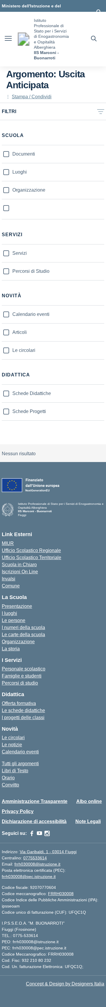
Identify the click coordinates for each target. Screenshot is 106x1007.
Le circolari (23, 350)
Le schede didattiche (23, 710)
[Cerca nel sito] (93, 39)
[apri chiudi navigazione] (8, 39)
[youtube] (39, 833)
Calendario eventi (30, 314)
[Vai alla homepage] (23, 39)
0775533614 (35, 858)
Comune (11, 585)
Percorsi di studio (20, 683)
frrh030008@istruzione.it (37, 864)
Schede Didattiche (31, 393)
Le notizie (12, 744)
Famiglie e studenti (22, 675)
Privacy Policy (18, 811)
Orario (8, 777)
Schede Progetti (29, 411)
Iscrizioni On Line (20, 571)
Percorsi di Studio (30, 271)
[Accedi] (98, 12)
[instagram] (47, 833)
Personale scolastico (23, 668)
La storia (11, 648)
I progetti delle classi (23, 717)
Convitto (10, 784)
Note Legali (88, 821)
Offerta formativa (19, 703)
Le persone (13, 620)
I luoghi (9, 613)
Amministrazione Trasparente (34, 801)
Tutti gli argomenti (20, 763)
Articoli (19, 332)
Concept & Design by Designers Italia (65, 983)
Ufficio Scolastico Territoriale (31, 557)
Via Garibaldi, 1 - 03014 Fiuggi (48, 851)
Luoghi (19, 171)
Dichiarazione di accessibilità (34, 821)
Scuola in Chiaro (19, 564)
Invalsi (8, 578)
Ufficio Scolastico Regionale (31, 550)
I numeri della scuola (23, 627)
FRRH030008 (61, 893)
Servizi (19, 253)
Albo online (89, 801)
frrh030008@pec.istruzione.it (29, 876)
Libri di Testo (15, 770)
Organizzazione (28, 189)
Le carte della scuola (23, 634)
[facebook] (31, 833)
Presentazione (17, 606)
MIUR (8, 543)
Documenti (23, 153)
